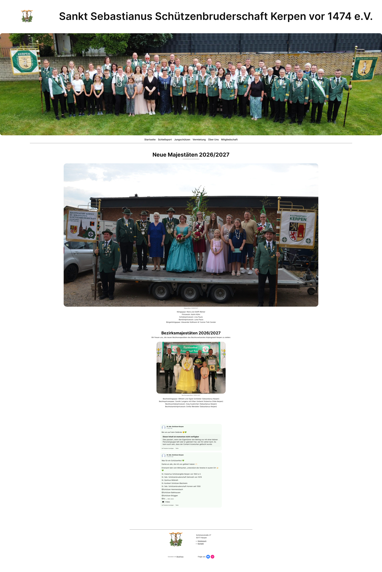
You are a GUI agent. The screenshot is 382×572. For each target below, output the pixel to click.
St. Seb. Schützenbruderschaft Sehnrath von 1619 (182, 477)
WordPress (179, 556)
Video (167, 502)
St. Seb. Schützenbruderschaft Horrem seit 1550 (181, 486)
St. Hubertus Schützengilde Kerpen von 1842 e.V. (181, 474)
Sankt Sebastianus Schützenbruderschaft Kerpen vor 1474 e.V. (216, 16)
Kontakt (201, 544)
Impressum (202, 541)
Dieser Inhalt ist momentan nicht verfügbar (181, 437)
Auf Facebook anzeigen (168, 448)
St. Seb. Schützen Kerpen (175, 426)
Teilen (176, 448)
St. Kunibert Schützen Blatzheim (174, 483)
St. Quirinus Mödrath (170, 480)
